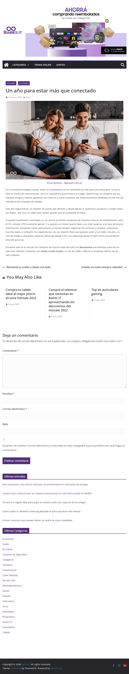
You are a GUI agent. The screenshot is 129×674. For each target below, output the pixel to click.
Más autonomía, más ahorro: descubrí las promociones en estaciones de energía (45, 484)
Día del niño (9, 580)
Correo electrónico (15, 409)
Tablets (6, 632)
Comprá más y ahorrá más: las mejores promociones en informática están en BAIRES (47, 493)
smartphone (56, 189)
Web (5, 424)
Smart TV (7, 621)
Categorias (8, 559)
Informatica (9, 601)
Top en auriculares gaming (104, 292)
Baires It (79, 208)
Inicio (5, 606)
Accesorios (8, 538)
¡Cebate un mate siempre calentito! (102, 267)
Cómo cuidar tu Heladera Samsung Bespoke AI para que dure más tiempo (41, 511)
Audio (6, 544)
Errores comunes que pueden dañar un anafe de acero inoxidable (37, 520)
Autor (28, 97)
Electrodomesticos (12, 585)
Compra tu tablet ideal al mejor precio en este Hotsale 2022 (21, 294)
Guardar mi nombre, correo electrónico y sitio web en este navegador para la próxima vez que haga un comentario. (64, 448)
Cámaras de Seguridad (15, 554)
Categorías (19, 64)
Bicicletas (7, 549)
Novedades (23, 83)
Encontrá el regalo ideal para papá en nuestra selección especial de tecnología (44, 502)
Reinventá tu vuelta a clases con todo (28, 267)
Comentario (11, 350)
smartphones (110, 220)
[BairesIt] (6, 65)
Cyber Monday (10, 575)
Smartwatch (9, 627)
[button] (27, 65)
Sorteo (60, 64)
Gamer (6, 590)
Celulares (11, 83)
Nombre (9, 393)
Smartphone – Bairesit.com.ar (64, 183)
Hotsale (6, 596)
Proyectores (9, 616)
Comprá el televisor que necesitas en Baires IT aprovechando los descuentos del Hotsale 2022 (63, 300)
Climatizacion (10, 570)
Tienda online (42, 64)
